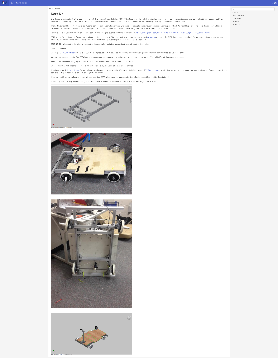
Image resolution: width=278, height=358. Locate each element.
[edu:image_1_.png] (139, 162)
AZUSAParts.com (68, 53)
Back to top (236, 25)
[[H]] (4, 3)
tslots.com (151, 37)
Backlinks (236, 21)
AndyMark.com (73, 70)
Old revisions (237, 18)
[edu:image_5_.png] (139, 252)
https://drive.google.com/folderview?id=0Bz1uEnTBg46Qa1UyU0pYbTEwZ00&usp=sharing (173, 33)
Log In (274, 3)
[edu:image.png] (139, 106)
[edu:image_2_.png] (139, 332)
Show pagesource (238, 15)
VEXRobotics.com (152, 70)
